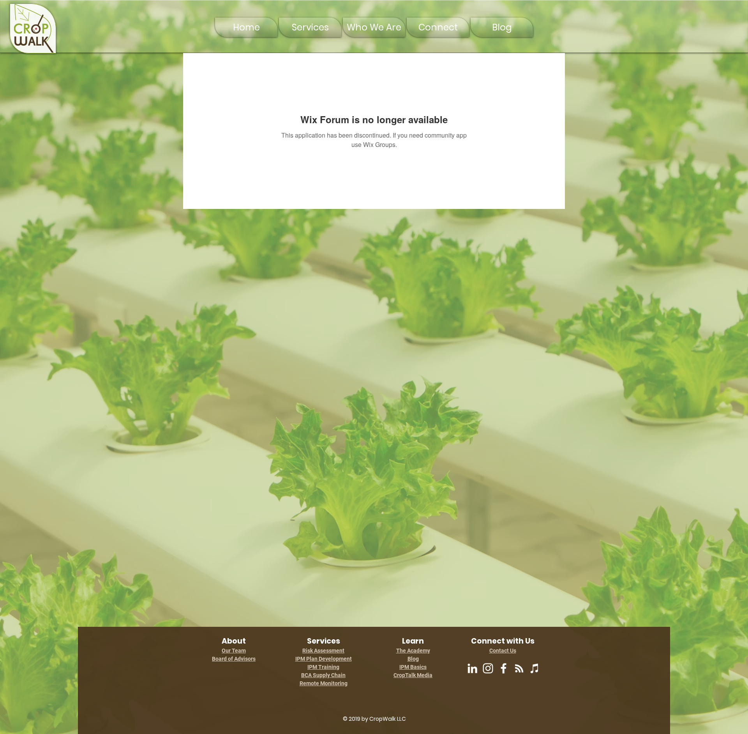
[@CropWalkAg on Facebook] (503, 668)
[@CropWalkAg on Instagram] (488, 668)
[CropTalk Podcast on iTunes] (535, 668)
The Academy (413, 650)
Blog (413, 659)
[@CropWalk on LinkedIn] (472, 668)
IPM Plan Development (323, 659)
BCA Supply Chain (323, 675)
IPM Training (323, 667)
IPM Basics (413, 667)
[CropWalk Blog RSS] (519, 668)
